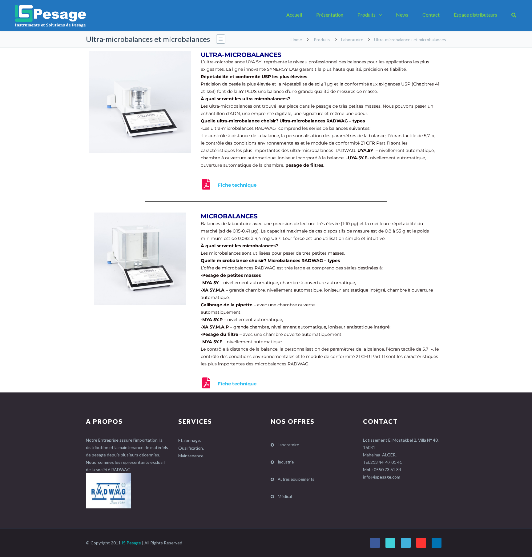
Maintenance (191, 455)
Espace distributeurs (475, 15)
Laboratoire (352, 39)
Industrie (286, 462)
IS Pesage (131, 542)
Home (296, 39)
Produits (366, 15)
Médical (285, 496)
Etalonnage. (189, 440)
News (402, 15)
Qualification (190, 448)
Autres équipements (296, 479)
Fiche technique (237, 185)
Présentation (329, 15)
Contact (431, 15)
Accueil (294, 15)
